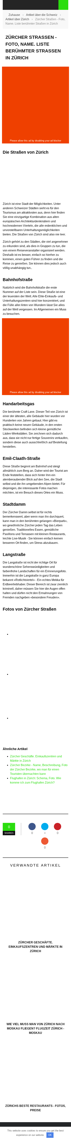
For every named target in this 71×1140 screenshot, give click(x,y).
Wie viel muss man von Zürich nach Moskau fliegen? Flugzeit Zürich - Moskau (36, 1028)
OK (50, 1135)
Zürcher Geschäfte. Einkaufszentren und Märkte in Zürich (35, 947)
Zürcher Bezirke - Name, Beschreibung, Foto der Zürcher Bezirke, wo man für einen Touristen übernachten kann (39, 769)
